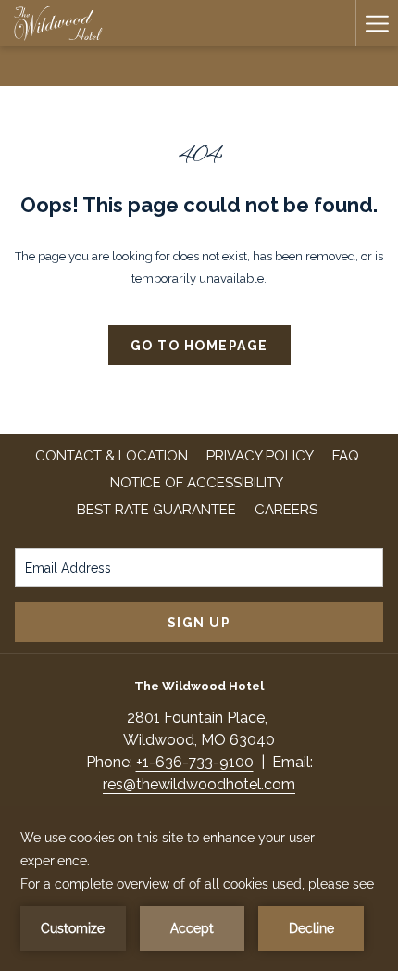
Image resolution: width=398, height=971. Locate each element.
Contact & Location (111, 456)
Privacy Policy (260, 456)
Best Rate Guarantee (156, 509)
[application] (199, 888)
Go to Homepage (199, 345)
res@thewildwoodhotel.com (199, 784)
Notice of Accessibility (196, 482)
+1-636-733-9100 (195, 762)
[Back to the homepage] (58, 23)
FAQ (345, 456)
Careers (288, 509)
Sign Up (199, 622)
